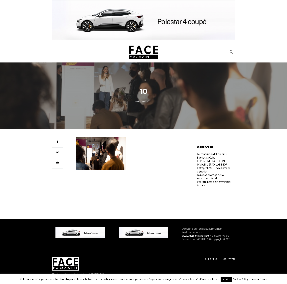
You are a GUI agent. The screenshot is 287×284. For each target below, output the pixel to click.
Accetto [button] (226, 279)
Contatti (229, 259)
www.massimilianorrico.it (196, 236)
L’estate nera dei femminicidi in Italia (214, 184)
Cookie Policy (240, 279)
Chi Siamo (211, 259)
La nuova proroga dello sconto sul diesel (210, 177)
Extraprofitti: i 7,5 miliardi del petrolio (214, 170)
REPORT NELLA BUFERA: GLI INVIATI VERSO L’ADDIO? (214, 163)
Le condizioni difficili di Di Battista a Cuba (212, 156)
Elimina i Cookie (259, 279)
